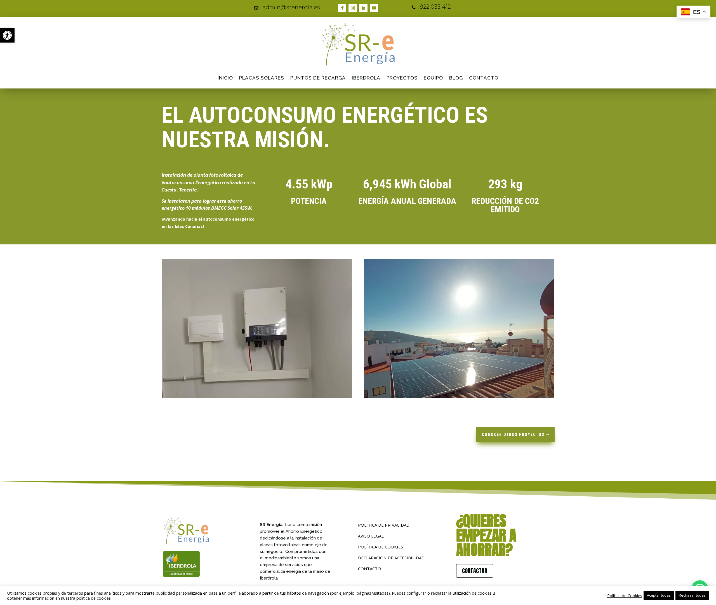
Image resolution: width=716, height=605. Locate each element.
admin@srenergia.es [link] (291, 7)
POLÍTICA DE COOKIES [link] (380, 547)
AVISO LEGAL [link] (371, 536)
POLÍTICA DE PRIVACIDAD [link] (383, 525)
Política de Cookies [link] (624, 595)
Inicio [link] (225, 78)
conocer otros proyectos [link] (513, 434)
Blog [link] (456, 78)
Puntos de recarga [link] (318, 78)
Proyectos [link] (402, 78)
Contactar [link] (474, 570)
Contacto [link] (483, 78)
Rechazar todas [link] (692, 595)
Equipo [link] (433, 78)
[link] (7, 35)
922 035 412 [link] (435, 6)
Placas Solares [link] (261, 78)
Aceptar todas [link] (659, 595)
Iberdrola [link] (366, 78)
